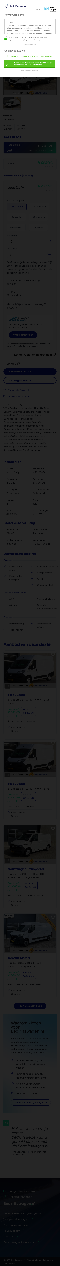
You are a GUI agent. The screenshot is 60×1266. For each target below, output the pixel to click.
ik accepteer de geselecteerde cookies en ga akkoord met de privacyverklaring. (29, 64)
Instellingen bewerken (29, 71)
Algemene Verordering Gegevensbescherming (24, 40)
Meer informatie (30, 45)
